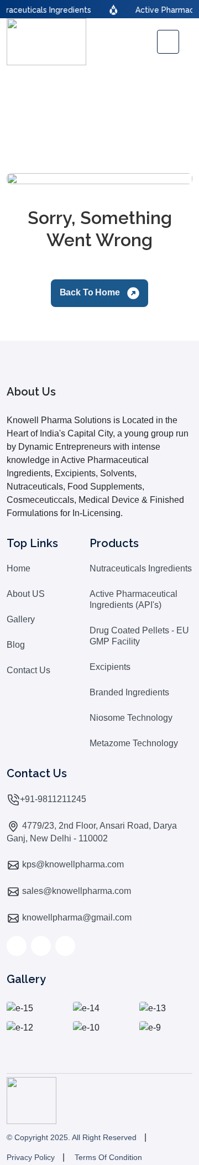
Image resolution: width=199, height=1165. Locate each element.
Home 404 (99, 114)
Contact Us (28, 670)
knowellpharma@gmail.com (76, 917)
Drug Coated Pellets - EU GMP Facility (139, 636)
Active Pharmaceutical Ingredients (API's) (133, 599)
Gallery (21, 619)
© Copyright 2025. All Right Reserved (72, 1137)
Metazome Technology (134, 743)
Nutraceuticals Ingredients (141, 568)
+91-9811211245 (53, 799)
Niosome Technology (131, 717)
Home (18, 568)
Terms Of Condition (108, 1157)
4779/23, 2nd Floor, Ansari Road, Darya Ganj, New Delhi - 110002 (92, 832)
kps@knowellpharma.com (72, 864)
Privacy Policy (31, 1157)
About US (26, 594)
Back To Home (91, 292)
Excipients (110, 667)
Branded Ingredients (129, 692)
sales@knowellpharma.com (75, 891)
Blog (16, 644)
